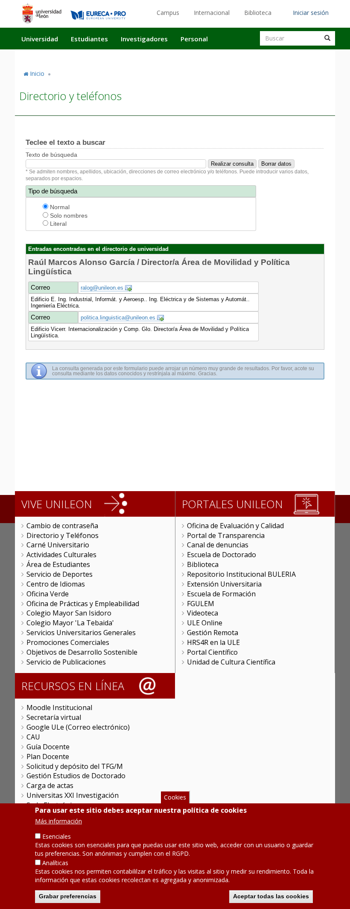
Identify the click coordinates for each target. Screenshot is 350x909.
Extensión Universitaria (224, 584)
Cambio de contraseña (62, 525)
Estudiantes (89, 39)
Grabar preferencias (67, 896)
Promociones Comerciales (67, 642)
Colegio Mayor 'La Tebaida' (70, 622)
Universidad (39, 39)
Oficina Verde (47, 593)
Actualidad (237, 56)
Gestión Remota (212, 632)
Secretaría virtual (53, 717)
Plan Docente (47, 756)
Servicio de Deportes (59, 574)
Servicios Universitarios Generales (81, 632)
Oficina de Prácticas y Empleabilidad (82, 603)
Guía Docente (48, 746)
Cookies (175, 797)
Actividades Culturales (61, 554)
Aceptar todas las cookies (271, 896)
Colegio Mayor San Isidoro (68, 613)
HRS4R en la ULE (213, 642)
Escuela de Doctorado (221, 554)
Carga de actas (49, 785)
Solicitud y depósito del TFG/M (74, 766)
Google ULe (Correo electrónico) (78, 727)
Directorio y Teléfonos (62, 535)
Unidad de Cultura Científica (231, 662)
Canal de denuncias (217, 544)
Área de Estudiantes (58, 564)
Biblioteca (257, 13)
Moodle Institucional (59, 707)
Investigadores (144, 39)
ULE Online (204, 622)
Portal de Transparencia (226, 535)
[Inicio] (41, 13)
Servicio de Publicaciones (66, 662)
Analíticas (55, 863)
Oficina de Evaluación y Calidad (235, 525)
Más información (58, 821)
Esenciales (56, 836)
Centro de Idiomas (55, 584)
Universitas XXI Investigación (72, 795)
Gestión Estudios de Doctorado (75, 775)
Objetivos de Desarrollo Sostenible (81, 652)
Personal (194, 39)
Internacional (212, 13)
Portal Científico (212, 652)
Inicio (37, 73)
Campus (168, 13)
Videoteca (202, 613)
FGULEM (200, 603)
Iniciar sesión (311, 13)
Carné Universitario (57, 544)
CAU (33, 737)
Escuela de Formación (221, 593)
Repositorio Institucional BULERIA (241, 574)
